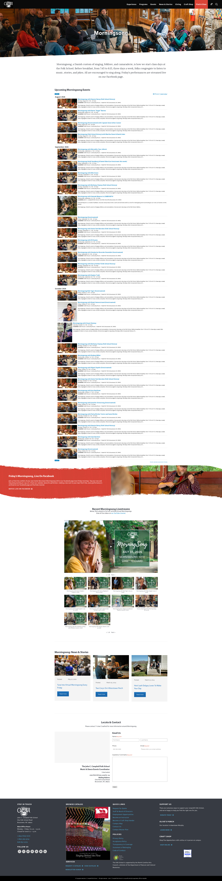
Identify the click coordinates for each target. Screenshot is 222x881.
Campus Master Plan (120, 830)
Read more (63, 694)
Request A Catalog (73, 866)
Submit (115, 787)
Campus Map (118, 824)
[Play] (111, 547)
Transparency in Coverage (122, 844)
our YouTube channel (118, 513)
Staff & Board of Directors (123, 811)
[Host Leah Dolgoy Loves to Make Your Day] (149, 665)
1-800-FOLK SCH (23, 836)
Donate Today (166, 815)
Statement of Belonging (122, 847)
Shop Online (165, 845)
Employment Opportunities (123, 814)
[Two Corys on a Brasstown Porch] (111, 667)
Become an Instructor (121, 817)
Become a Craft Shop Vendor (123, 820)
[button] (113, 575)
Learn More (165, 830)
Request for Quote (120, 808)
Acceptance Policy (120, 841)
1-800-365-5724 (23, 839)
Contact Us (117, 827)
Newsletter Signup (73, 870)
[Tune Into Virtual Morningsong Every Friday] (72, 665)
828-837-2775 (22, 842)
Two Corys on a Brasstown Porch (109, 688)
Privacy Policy (118, 838)
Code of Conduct (119, 850)
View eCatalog (90, 866)
